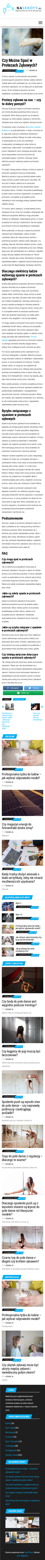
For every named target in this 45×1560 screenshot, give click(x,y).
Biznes (7, 1423)
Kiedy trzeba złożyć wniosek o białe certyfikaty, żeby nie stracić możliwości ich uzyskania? (22, 878)
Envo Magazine (22, 1556)
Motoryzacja (10, 1432)
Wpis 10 (19, 914)
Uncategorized (10, 1450)
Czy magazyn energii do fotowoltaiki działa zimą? (17, 826)
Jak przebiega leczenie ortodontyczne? (25, 949)
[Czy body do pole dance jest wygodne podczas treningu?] (22, 980)
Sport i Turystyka (11, 1441)
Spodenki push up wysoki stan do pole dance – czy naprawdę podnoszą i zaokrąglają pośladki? (21, 1107)
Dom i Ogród (10, 1428)
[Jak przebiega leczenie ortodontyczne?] (8, 952)
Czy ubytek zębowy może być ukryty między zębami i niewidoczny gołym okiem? (20, 1368)
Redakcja (33, 70)
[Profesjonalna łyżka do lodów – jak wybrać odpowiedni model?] (22, 753)
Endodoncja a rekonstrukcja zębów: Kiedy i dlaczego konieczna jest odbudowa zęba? (7, 720)
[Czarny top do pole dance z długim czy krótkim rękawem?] (22, 1237)
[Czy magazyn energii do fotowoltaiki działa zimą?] (22, 803)
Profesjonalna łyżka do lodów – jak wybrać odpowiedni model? (21, 776)
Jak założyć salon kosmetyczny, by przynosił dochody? (29, 938)
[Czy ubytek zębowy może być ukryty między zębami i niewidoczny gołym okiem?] (22, 1343)
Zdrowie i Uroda (19, 699)
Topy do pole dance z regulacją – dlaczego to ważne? (22, 1158)
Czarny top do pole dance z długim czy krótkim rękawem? (20, 1259)
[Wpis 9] (8, 906)
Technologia (9, 1446)
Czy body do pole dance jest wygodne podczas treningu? (19, 1003)
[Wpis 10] (8, 918)
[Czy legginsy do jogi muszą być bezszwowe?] (22, 1030)
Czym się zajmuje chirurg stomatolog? (37, 716)
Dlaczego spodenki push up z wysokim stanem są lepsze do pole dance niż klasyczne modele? (20, 1208)
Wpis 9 (18, 903)
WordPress (28, 1552)
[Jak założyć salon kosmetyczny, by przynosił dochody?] (8, 940)
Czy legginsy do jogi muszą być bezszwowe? (21, 1053)
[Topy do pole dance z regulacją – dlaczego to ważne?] (22, 1136)
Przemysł (9, 1437)
